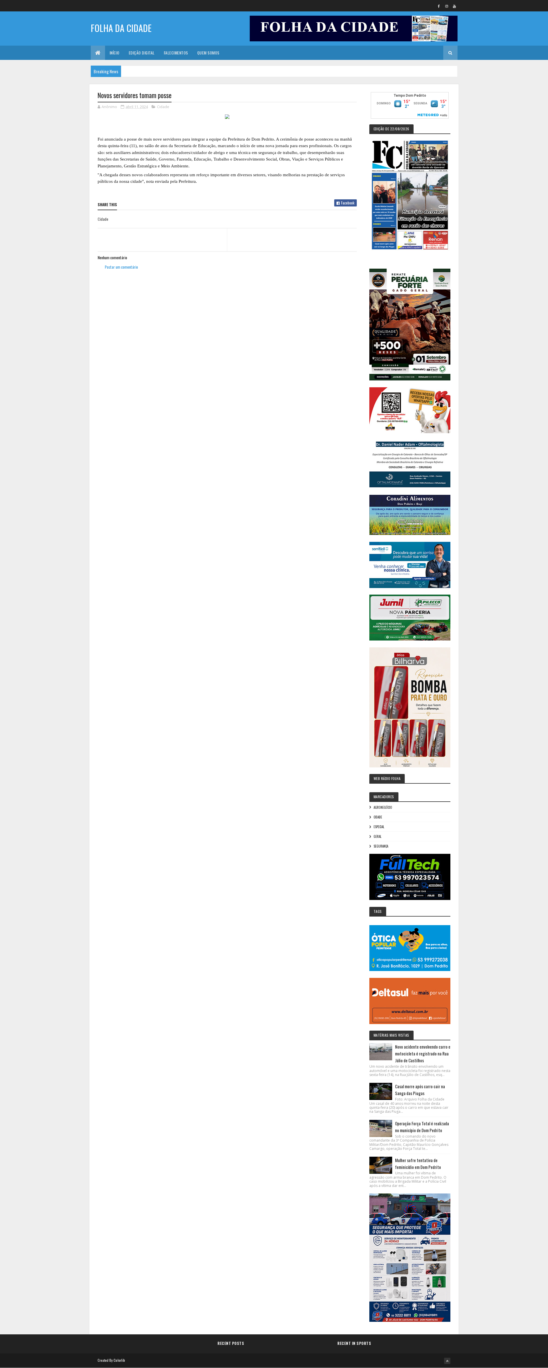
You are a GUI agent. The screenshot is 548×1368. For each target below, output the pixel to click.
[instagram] (447, 6)
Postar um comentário (121, 267)
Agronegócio (383, 807)
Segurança (381, 846)
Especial (379, 826)
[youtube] (454, 6)
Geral (377, 836)
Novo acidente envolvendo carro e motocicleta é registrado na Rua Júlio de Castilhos (422, 1053)
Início (115, 53)
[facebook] (439, 6)
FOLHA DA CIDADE (121, 28)
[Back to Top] (447, 1361)
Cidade (163, 106)
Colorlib (119, 1360)
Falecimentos (176, 53)
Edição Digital (142, 53)
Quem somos (208, 53)
